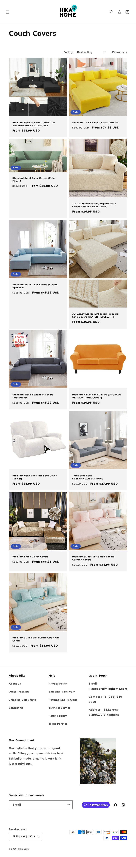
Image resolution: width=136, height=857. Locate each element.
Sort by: (69, 52)
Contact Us (16, 707)
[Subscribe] (68, 804)
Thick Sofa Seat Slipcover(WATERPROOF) (87, 477)
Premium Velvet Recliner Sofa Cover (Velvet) (34, 477)
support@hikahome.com (108, 688)
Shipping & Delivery (62, 691)
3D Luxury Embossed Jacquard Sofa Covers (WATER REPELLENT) (94, 205)
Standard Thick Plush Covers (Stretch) (95, 122)
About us (15, 683)
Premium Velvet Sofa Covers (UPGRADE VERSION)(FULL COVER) (96, 396)
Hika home (23, 849)
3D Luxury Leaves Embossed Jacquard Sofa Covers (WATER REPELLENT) (95, 315)
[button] (7, 12)
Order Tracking (19, 691)
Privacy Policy (58, 683)
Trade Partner (58, 723)
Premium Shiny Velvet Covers (30, 556)
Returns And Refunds (63, 699)
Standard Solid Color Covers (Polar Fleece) (34, 179)
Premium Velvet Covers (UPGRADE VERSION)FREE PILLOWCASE (33, 124)
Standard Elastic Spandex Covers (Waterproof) (32, 396)
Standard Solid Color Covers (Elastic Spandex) (35, 286)
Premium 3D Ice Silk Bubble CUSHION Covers (35, 639)
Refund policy (58, 715)
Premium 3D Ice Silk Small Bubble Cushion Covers (93, 558)
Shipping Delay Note (22, 699)
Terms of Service (59, 707)
